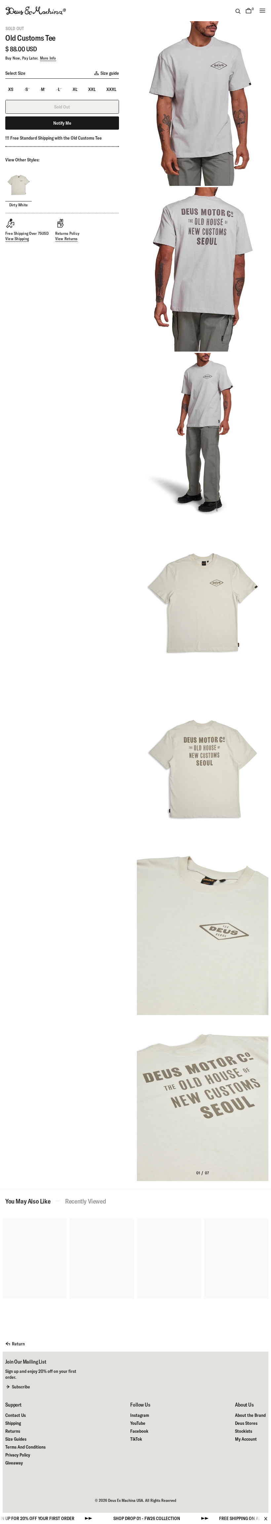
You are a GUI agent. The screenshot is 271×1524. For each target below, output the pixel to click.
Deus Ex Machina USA (125, 1500)
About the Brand (250, 1415)
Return (18, 1343)
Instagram (139, 1415)
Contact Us (15, 1415)
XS (10, 89)
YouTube (137, 1423)
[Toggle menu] (262, 11)
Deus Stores (246, 1423)
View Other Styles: (22, 160)
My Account (246, 1439)
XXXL (111, 89)
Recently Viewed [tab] (85, 1201)
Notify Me (62, 123)
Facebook (139, 1431)
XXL (92, 89)
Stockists (243, 1431)
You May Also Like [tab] (27, 1201)
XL (75, 89)
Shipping (13, 1423)
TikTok (136, 1439)
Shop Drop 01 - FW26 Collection (110, 1518)
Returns (12, 1431)
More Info (48, 58)
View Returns (66, 238)
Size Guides (15, 1439)
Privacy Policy (17, 1455)
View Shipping (17, 238)
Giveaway (14, 1463)
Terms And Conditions (25, 1447)
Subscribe (21, 1387)
